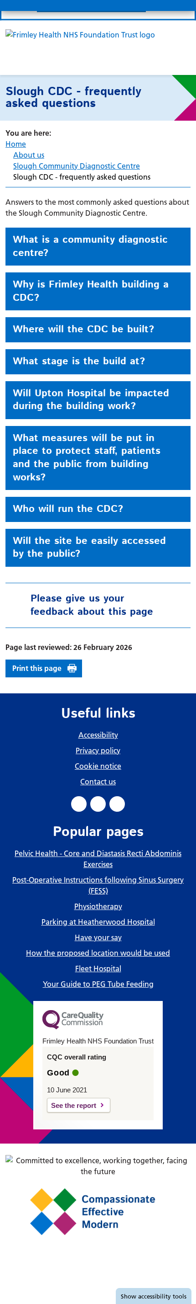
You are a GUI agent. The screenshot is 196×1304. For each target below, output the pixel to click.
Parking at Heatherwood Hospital (98, 921)
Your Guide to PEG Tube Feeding (98, 984)
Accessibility (98, 735)
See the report (73, 1105)
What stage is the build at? (79, 361)
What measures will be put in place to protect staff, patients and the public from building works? (86, 458)
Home (15, 144)
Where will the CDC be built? (83, 329)
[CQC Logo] (72, 1027)
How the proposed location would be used (98, 953)
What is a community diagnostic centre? (90, 247)
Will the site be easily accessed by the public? (89, 548)
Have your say (98, 937)
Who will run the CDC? (68, 509)
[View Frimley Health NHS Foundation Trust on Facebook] (79, 804)
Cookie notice (98, 766)
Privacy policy (98, 750)
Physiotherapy (98, 906)
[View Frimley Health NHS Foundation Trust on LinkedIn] (98, 804)
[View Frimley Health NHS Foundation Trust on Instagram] (117, 804)
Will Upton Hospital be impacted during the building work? (91, 400)
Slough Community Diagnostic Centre (76, 165)
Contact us (98, 781)
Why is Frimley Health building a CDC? (91, 291)
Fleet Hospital (98, 968)
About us (28, 155)
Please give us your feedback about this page (92, 605)
